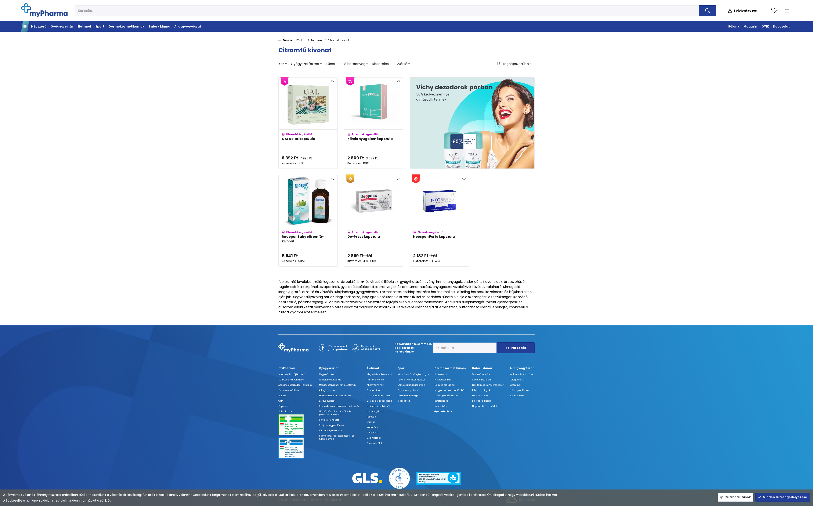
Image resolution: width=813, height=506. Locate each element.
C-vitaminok (374, 390)
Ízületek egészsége (408, 395)
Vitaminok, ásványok (330, 430)
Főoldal (301, 40)
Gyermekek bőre (443, 411)
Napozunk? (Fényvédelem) (486, 406)
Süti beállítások (738, 497)
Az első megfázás (481, 379)
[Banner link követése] (472, 123)
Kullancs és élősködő (521, 374)
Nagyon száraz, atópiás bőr (449, 390)
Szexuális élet (374, 443)
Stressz (371, 422)
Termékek (317, 40)
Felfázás (371, 416)
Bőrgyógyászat (327, 400)
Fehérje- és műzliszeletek (411, 379)
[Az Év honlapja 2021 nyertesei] (399, 478)
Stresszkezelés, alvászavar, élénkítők (339, 406)
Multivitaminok (375, 385)
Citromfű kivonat (338, 40)
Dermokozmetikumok (450, 368)
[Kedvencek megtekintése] (775, 10)
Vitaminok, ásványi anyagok (413, 374)
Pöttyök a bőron (480, 395)
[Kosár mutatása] (787, 10)
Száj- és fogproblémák (331, 425)
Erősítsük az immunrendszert (488, 385)
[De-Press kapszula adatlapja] (373, 221)
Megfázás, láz (326, 374)
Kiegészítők (404, 400)
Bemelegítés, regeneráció (411, 385)
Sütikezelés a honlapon (23, 500)
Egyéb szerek (517, 395)
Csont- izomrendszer (378, 395)
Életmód (373, 368)
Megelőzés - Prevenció (379, 374)
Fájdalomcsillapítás (330, 379)
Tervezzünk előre (481, 374)
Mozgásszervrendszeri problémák (337, 385)
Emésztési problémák (378, 406)
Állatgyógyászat (522, 368)
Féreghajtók (516, 379)
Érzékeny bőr (441, 374)
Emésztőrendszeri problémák (335, 395)
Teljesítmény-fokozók (409, 390)
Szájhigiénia (374, 438)
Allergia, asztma (328, 390)
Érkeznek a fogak (481, 390)
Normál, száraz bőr (444, 385)
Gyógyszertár (329, 368)
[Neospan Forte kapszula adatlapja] (439, 221)
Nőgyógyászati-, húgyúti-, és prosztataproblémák (335, 413)
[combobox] (282, 64)
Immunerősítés (375, 379)
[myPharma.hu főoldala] (44, 10)
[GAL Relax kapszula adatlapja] (308, 123)
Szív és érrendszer (329, 420)
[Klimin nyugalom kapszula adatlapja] (373, 123)
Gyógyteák (373, 432)
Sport (402, 368)
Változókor (372, 427)
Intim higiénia (375, 411)
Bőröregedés (441, 400)
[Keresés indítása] (707, 10)
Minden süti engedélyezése (785, 497)
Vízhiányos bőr (442, 379)
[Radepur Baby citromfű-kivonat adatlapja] (308, 221)
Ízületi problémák (519, 390)
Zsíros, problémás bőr (446, 395)
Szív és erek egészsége (379, 400)
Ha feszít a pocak (481, 400)
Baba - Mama (482, 368)
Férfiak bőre (440, 406)
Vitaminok (515, 385)
